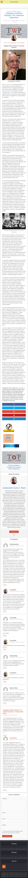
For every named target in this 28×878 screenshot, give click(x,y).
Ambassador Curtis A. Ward (18, 20)
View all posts (14, 531)
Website (4, 825)
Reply (5, 584)
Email (4, 818)
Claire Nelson (13, 738)
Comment (4, 798)
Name (4, 812)
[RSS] (4, 866)
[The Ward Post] (14, 1)
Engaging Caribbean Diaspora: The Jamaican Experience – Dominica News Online (13, 711)
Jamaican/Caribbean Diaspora (14, 11)
